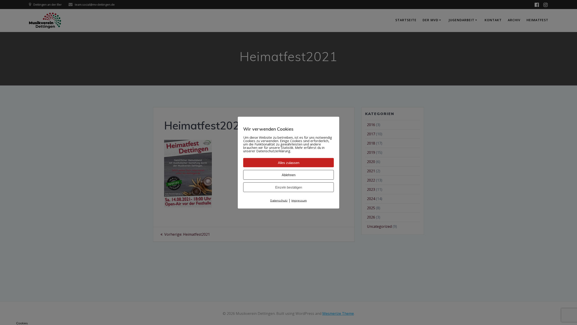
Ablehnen (288, 175)
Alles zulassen (288, 162)
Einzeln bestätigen (288, 187)
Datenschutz (279, 200)
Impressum (299, 200)
